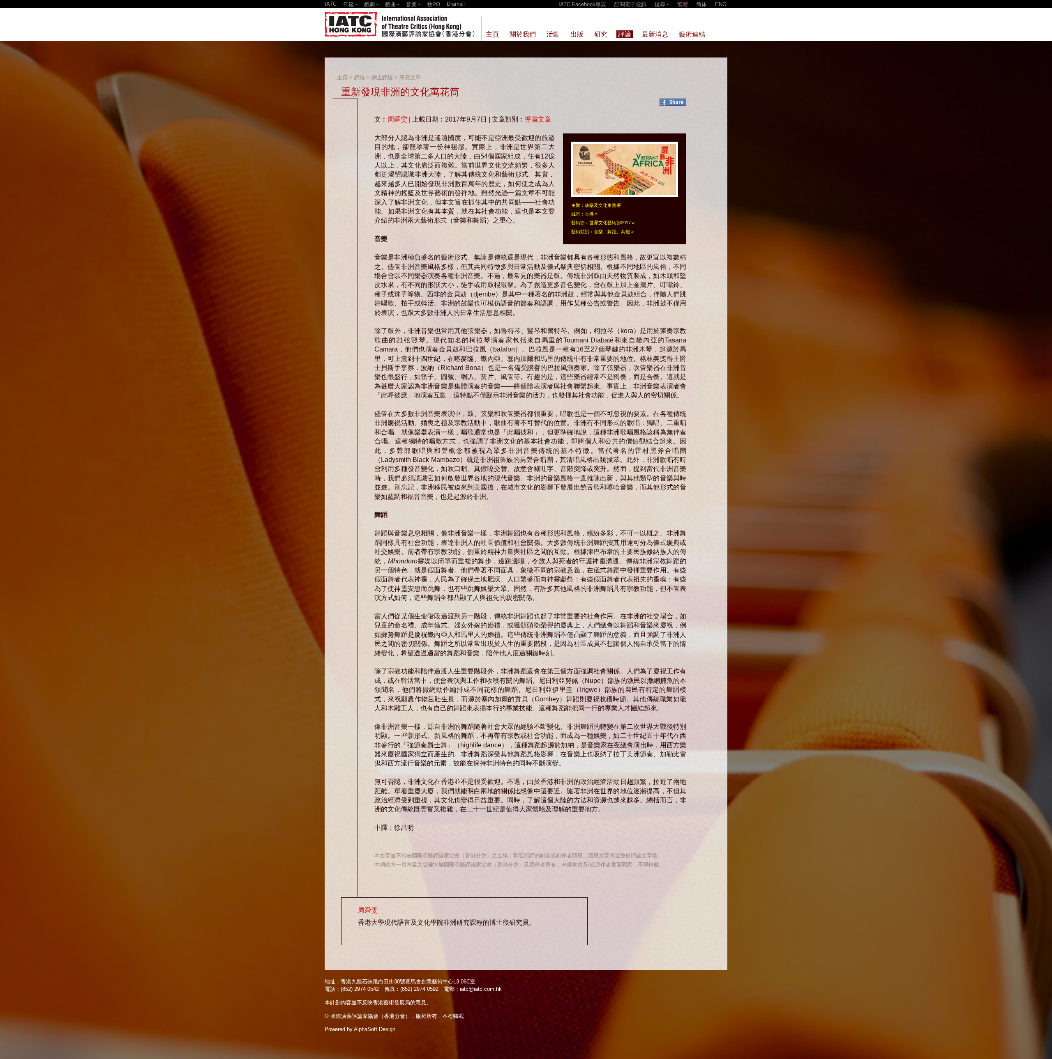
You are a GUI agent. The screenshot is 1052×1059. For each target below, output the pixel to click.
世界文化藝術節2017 (610, 222)
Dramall (456, 4)
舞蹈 (611, 231)
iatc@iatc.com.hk (481, 989)
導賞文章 (410, 77)
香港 (589, 213)
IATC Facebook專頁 (582, 4)
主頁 (342, 77)
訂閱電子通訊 (630, 4)
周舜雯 (397, 119)
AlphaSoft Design (374, 1029)
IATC (331, 4)
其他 (625, 231)
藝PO (433, 4)
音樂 (598, 231)
